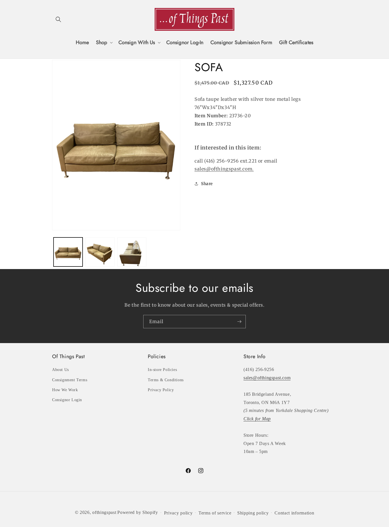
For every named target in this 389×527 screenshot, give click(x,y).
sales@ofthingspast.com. (224, 169)
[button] (58, 19)
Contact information (294, 512)
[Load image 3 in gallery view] (131, 251)
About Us (60, 370)
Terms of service (214, 512)
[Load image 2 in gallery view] (99, 251)
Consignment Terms (69, 380)
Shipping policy (253, 512)
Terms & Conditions (166, 380)
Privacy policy (178, 512)
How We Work (65, 390)
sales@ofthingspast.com (266, 377)
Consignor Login (67, 400)
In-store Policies (162, 370)
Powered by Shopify (137, 512)
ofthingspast (104, 512)
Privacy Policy (161, 390)
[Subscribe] (239, 321)
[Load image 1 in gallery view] (68, 251)
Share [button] (207, 183)
